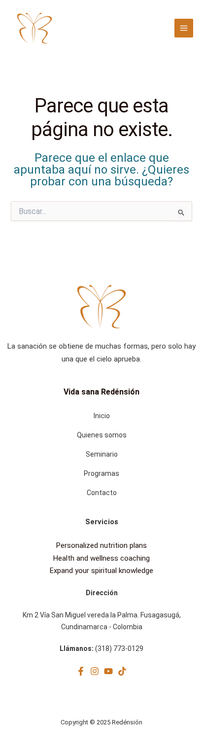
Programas (101, 473)
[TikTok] (122, 671)
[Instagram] (94, 671)
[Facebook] (80, 671)
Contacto (102, 493)
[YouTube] (108, 671)
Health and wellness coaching (101, 558)
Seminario (102, 454)
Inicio (102, 416)
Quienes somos (102, 435)
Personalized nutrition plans (101, 545)
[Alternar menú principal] (183, 28)
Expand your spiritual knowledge (101, 570)
